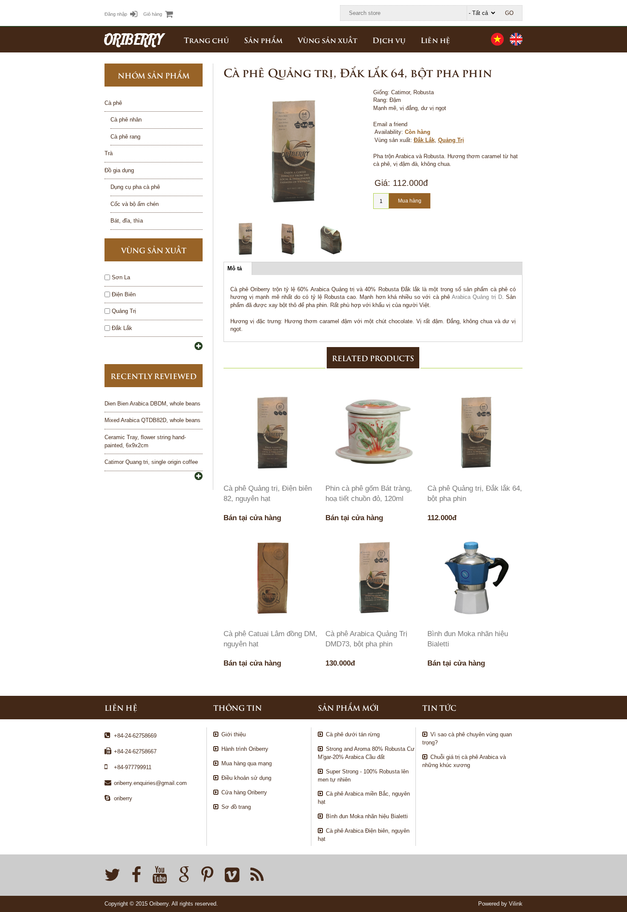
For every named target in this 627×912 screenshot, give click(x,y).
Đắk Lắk (424, 140)
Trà (108, 153)
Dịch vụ (389, 39)
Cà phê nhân (126, 119)
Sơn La (121, 277)
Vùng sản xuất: (393, 140)
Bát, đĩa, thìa (126, 220)
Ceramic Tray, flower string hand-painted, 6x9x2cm (145, 441)
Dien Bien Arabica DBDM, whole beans (152, 403)
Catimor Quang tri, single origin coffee (151, 462)
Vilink (515, 903)
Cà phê (113, 103)
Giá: (382, 183)
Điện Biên (124, 294)
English (516, 39)
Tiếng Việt (497, 39)
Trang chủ (206, 39)
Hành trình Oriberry (244, 749)
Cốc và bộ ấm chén (134, 204)
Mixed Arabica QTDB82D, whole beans (152, 420)
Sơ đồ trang (236, 807)
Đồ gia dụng (119, 170)
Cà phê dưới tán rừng (353, 734)
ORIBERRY (133, 39)
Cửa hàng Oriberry (244, 792)
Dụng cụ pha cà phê (135, 187)
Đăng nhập (115, 14)
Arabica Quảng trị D (477, 297)
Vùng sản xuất (327, 39)
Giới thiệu (233, 734)
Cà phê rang (125, 136)
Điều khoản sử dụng (246, 778)
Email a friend (390, 124)
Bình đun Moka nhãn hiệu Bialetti (367, 816)
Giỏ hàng (152, 14)
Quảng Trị (451, 140)
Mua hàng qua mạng (246, 763)
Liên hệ (435, 39)
